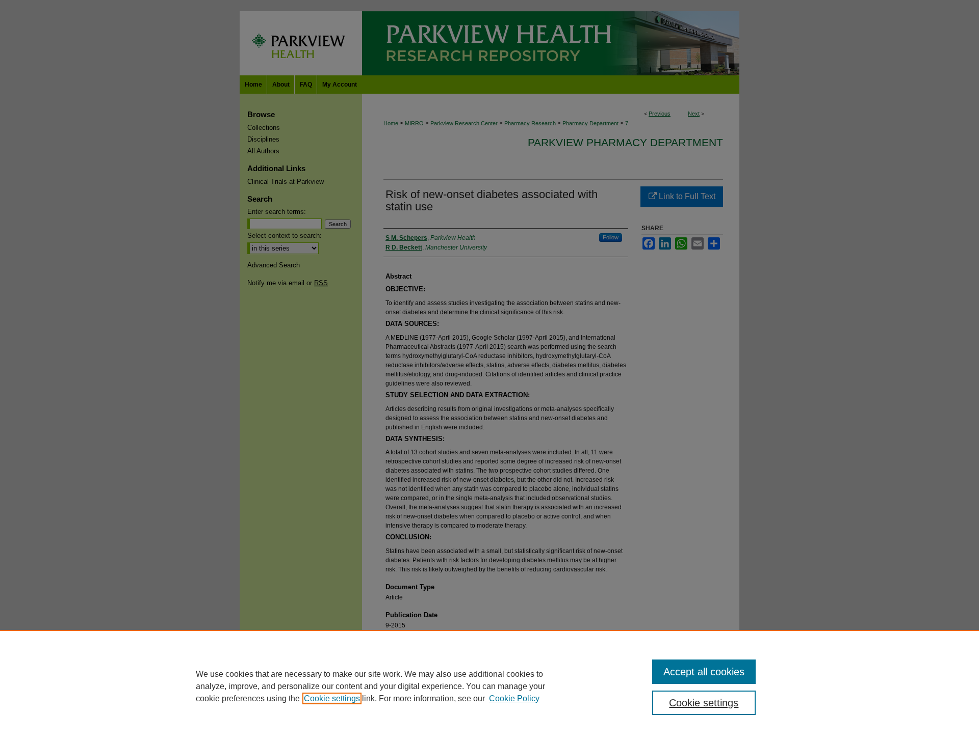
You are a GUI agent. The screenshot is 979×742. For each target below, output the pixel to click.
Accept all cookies (703, 671)
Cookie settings (332, 698)
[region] (489, 686)
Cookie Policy (514, 698)
